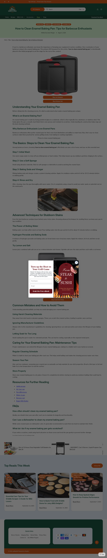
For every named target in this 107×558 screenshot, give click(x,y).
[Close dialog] (76, 262)
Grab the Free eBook (41, 291)
